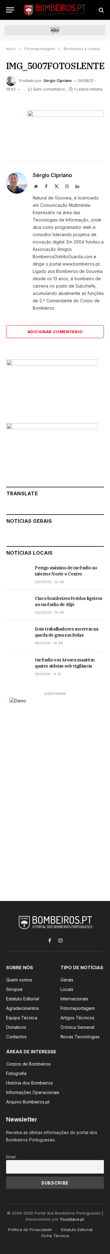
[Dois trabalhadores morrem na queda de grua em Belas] (17, 635)
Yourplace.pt (72, 1219)
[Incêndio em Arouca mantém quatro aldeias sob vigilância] (17, 666)
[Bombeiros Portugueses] (55, 10)
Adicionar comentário (55, 331)
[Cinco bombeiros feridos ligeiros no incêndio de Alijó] (17, 605)
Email (11, 1157)
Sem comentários (49, 89)
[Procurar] (100, 10)
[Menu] (10, 10)
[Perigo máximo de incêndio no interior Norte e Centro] (17, 574)
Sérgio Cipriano (57, 80)
